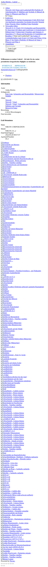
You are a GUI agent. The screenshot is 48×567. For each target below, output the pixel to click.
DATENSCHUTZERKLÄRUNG (14, 68)
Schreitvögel (41, 30)
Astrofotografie (11, 12)
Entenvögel (21, 32)
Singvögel (12, 30)
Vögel (20, 28)
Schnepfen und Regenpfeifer (24, 94)
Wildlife (8, 96)
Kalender (35, 24)
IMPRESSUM (20, 66)
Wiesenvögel (39, 94)
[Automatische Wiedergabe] (13, 563)
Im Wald (15, 40)
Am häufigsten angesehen (14, 22)
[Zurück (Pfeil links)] (2, 565)
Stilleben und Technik (27, 12)
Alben (7, 8)
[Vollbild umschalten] (6, 563)
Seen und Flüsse (37, 38)
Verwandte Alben (11, 26)
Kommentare (28, 20)
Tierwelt (10, 10)
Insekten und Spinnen (35, 32)
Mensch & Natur (35, 40)
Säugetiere (10, 34)
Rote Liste (9, 94)
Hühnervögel (10, 32)
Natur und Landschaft (25, 10)
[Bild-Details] (11, 563)
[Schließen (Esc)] (2, 563)
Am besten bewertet (31, 22)
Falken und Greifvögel (26, 30)
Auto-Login (12, 48)
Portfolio (39, 10)
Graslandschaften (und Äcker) (17, 38)
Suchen (20, 20)
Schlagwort (11, 70)
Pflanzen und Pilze (19, 14)
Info (35, 20)
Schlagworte (10, 20)
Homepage (7, 66)
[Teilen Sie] (4, 563)
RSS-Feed (40, 20)
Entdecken (9, 18)
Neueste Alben (15, 24)
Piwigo (12, 561)
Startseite (4, 70)
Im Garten (35, 36)
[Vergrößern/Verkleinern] (8, 563)
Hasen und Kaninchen (26, 34)
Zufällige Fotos (26, 24)
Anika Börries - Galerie (9, 2)
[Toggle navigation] (19, 2)
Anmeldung (9, 44)
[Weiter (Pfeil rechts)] (4, 565)
